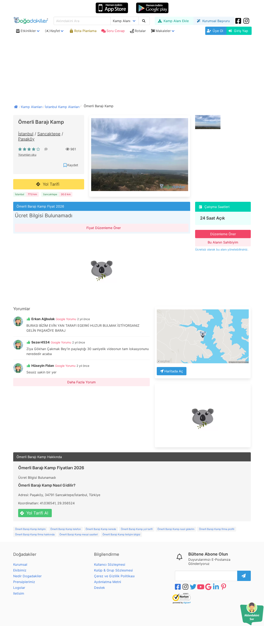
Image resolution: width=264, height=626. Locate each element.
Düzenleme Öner (223, 234)
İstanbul (25, 133)
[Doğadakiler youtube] (201, 586)
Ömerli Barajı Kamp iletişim (30, 529)
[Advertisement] (132, 67)
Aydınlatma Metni (107, 582)
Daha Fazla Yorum (81, 382)
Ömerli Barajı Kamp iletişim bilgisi (121, 534)
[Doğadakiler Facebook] (239, 21)
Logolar (19, 588)
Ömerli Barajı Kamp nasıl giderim (175, 529)
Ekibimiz (19, 570)
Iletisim (18, 593)
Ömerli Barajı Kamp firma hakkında (35, 534)
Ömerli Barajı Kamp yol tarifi (137, 529)
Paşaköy (26, 139)
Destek (99, 588)
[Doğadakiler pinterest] (224, 586)
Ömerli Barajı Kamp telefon (65, 529)
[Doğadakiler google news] (208, 586)
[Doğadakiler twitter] (193, 586)
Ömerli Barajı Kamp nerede (101, 529)
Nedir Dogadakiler (27, 576)
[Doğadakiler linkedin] (216, 586)
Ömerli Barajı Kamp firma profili (216, 529)
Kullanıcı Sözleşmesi (109, 564)
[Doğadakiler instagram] (247, 21)
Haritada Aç (173, 371)
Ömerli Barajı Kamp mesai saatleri (78, 534)
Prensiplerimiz (24, 582)
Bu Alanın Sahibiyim (223, 242)
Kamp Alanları (31, 107)
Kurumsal (20, 564)
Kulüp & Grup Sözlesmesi (113, 570)
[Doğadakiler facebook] (178, 586)
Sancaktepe (48, 133)
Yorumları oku (27, 154)
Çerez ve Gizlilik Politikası (114, 576)
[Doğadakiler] (16, 106)
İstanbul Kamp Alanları (62, 107)
